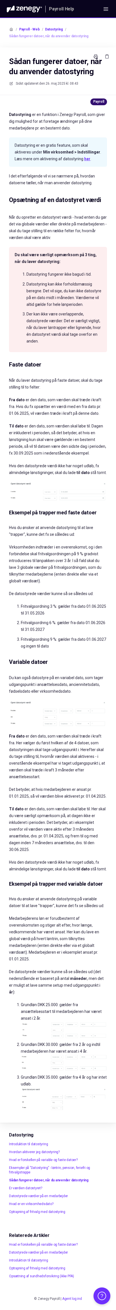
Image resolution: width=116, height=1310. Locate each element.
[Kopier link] (106, 56)
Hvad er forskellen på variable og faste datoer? (43, 1160)
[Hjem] (24, 9)
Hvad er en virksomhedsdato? (31, 1204)
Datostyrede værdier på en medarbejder (38, 1196)
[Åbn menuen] (105, 9)
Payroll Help (61, 9)
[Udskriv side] (95, 56)
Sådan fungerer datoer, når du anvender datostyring (48, 36)
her (87, 159)
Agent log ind (72, 1299)
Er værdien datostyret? (25, 1188)
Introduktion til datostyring (28, 1144)
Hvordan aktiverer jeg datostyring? (34, 1152)
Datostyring (54, 29)
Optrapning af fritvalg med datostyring (37, 1212)
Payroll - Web (29, 29)
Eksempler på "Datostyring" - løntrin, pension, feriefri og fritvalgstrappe (49, 1170)
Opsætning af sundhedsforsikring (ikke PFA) (41, 1276)
